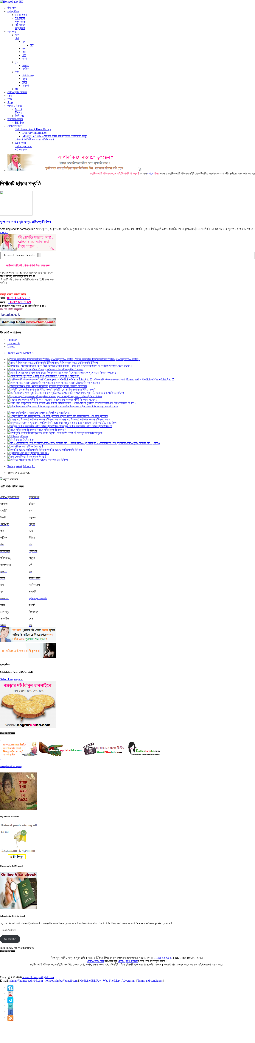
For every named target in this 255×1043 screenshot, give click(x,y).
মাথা (17, 38)
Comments (13, 343)
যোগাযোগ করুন (14, 125)
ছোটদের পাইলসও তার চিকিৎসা (54, 459)
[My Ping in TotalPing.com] (7, 733)
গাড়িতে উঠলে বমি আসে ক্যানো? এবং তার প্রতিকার (83, 416)
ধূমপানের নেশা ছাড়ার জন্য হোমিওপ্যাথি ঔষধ (25, 222)
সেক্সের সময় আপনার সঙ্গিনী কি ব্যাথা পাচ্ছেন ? (75, 399)
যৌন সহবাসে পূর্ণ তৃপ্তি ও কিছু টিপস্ (62, 376)
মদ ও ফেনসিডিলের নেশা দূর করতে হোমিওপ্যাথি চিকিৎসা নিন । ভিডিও (127, 443)
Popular (12, 339)
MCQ (18, 109)
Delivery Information (34, 132)
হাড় (16, 88)
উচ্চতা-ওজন (21, 14)
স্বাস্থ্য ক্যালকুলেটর (38, 598)
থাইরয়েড (24, 436)
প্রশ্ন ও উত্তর (14, 105)
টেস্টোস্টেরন (28, 439)
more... (4, 232)
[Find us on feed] (10, 999)
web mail (20, 142)
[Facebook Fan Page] (10, 1010)
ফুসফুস (25, 65)
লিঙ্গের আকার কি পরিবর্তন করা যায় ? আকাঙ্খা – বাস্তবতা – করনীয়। (107, 359)
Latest (11, 346)
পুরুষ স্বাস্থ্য (20, 21)
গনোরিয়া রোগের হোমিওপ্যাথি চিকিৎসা (64, 449)
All (33, 352)
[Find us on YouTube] (10, 987)
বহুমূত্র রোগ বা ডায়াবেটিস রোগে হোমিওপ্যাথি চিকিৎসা (86, 426)
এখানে (135, 173)
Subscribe (10, 939)
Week (19, 352)
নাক (24, 48)
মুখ (23, 41)
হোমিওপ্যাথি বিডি (95, 961)
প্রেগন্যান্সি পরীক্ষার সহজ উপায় (54, 412)
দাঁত (31, 45)
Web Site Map (111, 980)
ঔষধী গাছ (19, 115)
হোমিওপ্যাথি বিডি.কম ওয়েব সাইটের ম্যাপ (34, 139)
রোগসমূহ (11, 31)
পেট (16, 72)
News (18, 112)
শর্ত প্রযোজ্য (21, 149)
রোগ (17, 35)
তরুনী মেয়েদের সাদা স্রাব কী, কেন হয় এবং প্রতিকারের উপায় (96, 392)
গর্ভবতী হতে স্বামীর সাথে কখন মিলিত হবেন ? (74, 389)
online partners (23, 146)
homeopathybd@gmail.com (61, 980)
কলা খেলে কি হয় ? (37, 456)
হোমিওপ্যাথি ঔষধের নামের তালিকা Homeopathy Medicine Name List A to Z (133, 379)
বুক (16, 61)
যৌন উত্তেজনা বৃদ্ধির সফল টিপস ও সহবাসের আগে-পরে (91, 406)
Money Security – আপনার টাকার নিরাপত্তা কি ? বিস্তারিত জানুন (54, 136)
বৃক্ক (24, 82)
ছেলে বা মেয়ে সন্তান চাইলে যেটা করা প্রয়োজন (77, 382)
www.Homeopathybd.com (38, 977)
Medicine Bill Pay (90, 980)
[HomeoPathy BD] (12, 1)
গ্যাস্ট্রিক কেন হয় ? (39, 453)
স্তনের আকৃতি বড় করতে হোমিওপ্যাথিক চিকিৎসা (79, 396)
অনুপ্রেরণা (20, 28)
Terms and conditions (150, 980)
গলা (24, 55)
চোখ (24, 58)
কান (24, 51)
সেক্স (9, 95)
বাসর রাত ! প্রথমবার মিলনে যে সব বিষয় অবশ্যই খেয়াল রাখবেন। (102, 366)
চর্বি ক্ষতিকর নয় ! (35, 446)
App (10, 102)
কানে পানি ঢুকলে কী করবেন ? (52, 429)
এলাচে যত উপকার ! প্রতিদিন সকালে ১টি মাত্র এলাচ (85, 419)
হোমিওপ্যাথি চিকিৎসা (17, 92)
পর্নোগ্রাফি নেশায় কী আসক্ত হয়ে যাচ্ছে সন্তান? (80, 433)
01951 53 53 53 (162, 957)
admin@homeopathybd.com (26, 980)
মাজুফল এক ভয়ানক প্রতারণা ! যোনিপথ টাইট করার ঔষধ (90, 422)
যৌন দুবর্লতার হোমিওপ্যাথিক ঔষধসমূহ (65, 369)
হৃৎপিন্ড (25, 68)
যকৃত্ (24, 78)
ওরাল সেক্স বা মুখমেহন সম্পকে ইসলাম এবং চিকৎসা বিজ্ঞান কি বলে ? (105, 403)
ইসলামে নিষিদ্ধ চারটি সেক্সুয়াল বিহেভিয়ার (68, 386)
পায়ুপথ (25, 85)
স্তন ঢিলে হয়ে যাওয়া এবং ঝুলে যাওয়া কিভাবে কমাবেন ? (90, 372)
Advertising (128, 980)
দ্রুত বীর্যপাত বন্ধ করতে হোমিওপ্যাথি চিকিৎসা (76, 362)
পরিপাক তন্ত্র (28, 75)
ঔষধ (9, 99)
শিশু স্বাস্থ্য (20, 18)
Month (27, 352)
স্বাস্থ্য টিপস (13, 11)
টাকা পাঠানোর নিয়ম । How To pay (33, 129)
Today (11, 352)
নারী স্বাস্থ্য (20, 24)
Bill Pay (19, 122)
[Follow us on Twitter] (10, 1004)
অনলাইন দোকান (15, 119)
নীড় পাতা (11, 8)
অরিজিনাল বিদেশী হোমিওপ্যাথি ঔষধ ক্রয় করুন (28, 265)
